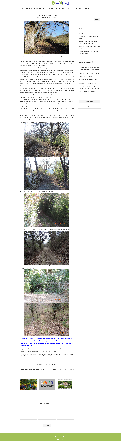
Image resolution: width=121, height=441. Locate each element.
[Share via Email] (55, 364)
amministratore (82, 83)
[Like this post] (48, 364)
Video (75, 8)
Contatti (88, 8)
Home (21, 8)
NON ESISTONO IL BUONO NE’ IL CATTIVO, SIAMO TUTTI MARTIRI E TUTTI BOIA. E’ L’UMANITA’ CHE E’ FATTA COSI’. (89, 75)
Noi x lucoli (81, 65)
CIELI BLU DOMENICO (89, 65)
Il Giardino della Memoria (43, 8)
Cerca (80, 17)
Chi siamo (28, 8)
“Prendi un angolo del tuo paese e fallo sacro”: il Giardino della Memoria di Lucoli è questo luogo (89, 69)
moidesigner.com (64, 436)
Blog (80, 8)
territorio (60, 8)
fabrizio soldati (82, 73)
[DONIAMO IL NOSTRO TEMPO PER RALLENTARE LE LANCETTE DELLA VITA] (28, 384)
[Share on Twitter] (52, 364)
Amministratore (45, 17)
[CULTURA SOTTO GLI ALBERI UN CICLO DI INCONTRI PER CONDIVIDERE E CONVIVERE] (65, 384)
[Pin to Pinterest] (54, 364)
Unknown (81, 79)
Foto (69, 8)
